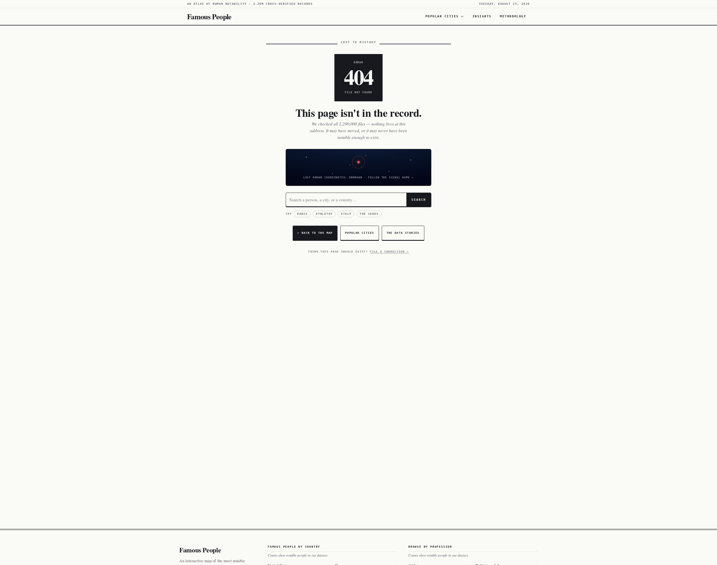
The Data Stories (403, 232)
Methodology (513, 16)
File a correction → (389, 251)
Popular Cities (442, 16)
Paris (302, 213)
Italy (346, 213)
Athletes (324, 213)
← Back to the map (315, 232)
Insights (482, 16)
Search (418, 199)
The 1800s (369, 213)
